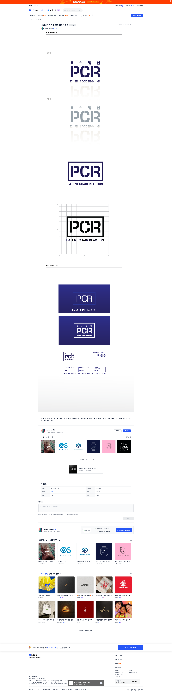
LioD (96, 622)
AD (170, 1)
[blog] (128, 690)
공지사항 (37, 689)
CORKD (78, 597)
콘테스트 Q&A (118, 659)
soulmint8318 (50, 430)
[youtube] (142, 690)
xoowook (59, 622)
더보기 (131, 540)
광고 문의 (70, 689)
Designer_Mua (41, 622)
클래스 (76, 689)
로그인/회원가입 (139, 5)
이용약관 (63, 689)
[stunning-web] (33, 676)
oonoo (78, 622)
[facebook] (132, 690)
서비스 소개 (118, 655)
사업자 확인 (55, 689)
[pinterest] (139, 690)
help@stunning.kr (133, 672)
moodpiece (41, 597)
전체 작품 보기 (127, 437)
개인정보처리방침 (46, 689)
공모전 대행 (83, 689)
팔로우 (55, 28)
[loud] (30, 5)
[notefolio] (36, 5)
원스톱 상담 (87, 15)
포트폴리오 (31, 19)
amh (58, 597)
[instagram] (135, 690)
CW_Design (98, 597)
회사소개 (31, 689)
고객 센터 (117, 667)
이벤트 (118, 663)
